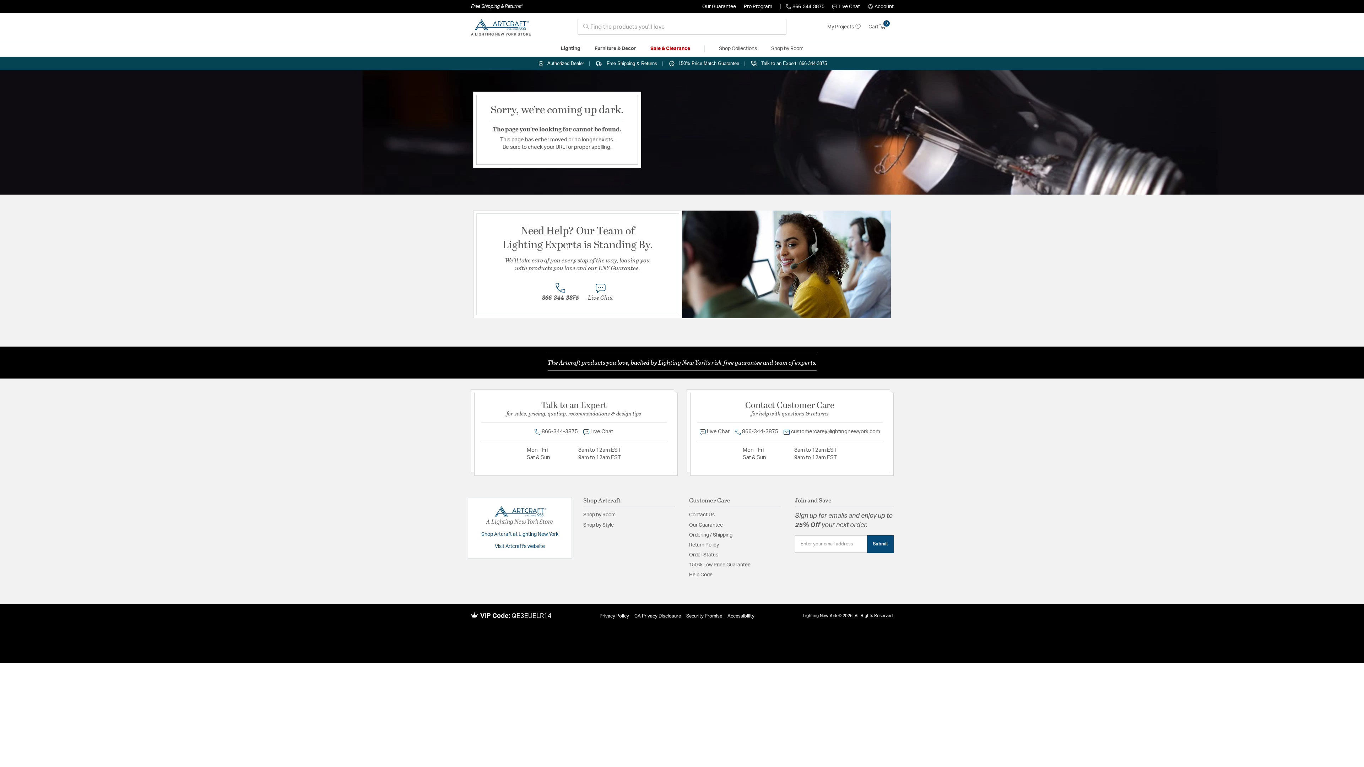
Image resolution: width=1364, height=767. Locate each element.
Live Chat (849, 6)
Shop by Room (599, 514)
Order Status (703, 555)
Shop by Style (598, 525)
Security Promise (704, 616)
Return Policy (704, 545)
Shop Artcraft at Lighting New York (519, 534)
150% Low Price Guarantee (720, 564)
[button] (881, 6)
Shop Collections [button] (738, 48)
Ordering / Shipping (710, 535)
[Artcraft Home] (501, 27)
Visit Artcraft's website (520, 546)
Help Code (701, 574)
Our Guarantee (719, 6)
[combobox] (682, 27)
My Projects (841, 27)
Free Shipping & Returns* (497, 6)
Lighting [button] (570, 48)
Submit (880, 544)
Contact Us (702, 514)
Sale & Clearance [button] (670, 48)
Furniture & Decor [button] (615, 48)
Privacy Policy (614, 616)
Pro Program (758, 6)
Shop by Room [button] (787, 48)
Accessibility (740, 616)
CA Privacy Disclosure (657, 616)
